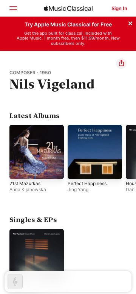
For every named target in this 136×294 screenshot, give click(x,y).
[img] (68, 8)
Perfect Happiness (87, 183)
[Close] (130, 22)
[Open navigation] (13, 8)
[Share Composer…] (121, 63)
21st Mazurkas (24, 183)
